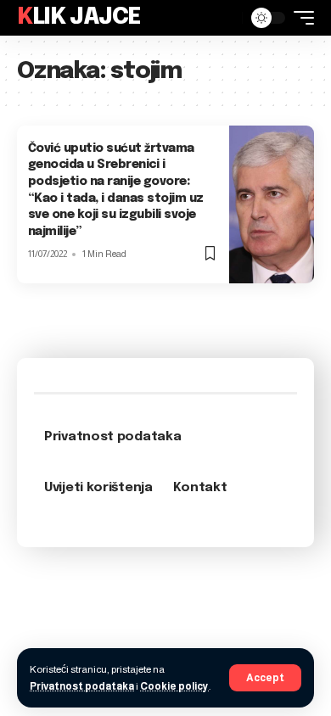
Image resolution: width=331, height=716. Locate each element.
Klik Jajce (79, 17)
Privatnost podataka (82, 686)
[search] (225, 17)
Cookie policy (174, 686)
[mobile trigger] (299, 18)
